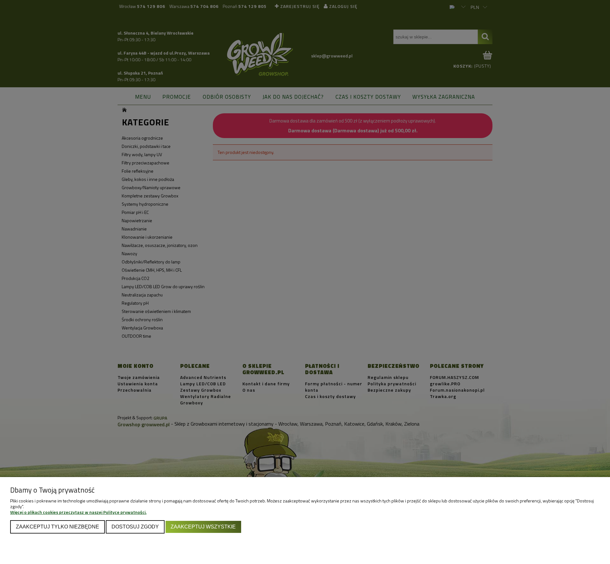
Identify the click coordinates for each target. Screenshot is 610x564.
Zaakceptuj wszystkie (203, 526)
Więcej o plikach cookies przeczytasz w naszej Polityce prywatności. (78, 512)
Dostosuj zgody (135, 526)
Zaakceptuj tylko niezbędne (57, 526)
